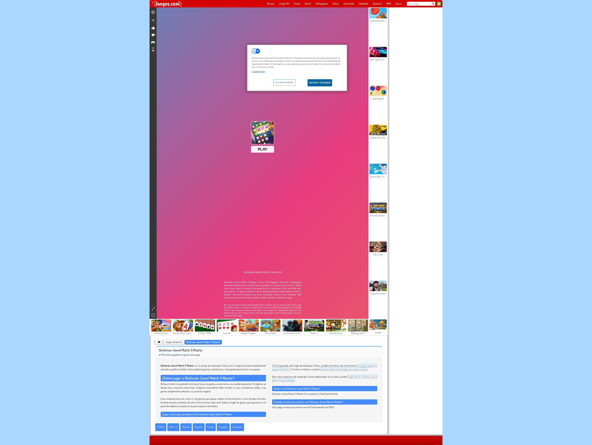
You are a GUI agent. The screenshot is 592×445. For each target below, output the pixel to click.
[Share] (153, 20)
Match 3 (173, 427)
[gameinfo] (153, 43)
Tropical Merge (286, 380)
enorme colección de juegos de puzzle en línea (343, 369)
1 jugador (223, 427)
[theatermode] (153, 308)
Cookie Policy (258, 71)
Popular (198, 427)
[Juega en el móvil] (153, 50)
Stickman (237, 427)
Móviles (186, 427)
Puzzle (211, 427)
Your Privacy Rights (284, 82)
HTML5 (160, 427)
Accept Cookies (320, 82)
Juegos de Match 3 (174, 342)
